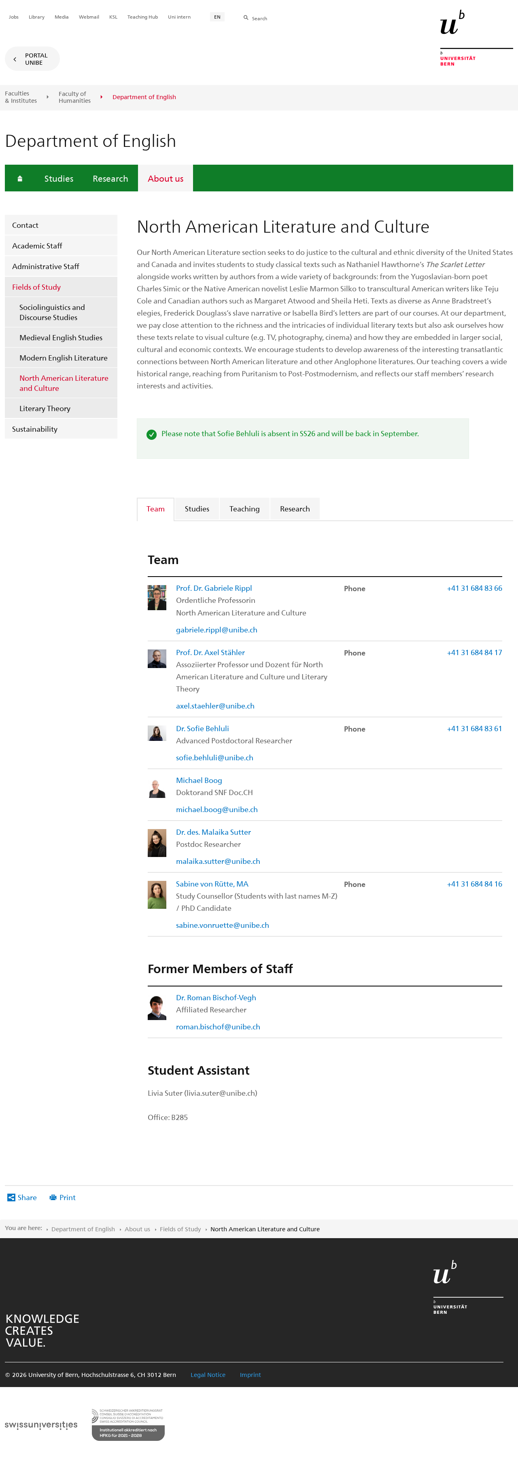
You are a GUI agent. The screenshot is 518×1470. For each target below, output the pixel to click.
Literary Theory (44, 408)
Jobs (14, 16)
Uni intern (179, 16)
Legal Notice (208, 1374)
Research (110, 178)
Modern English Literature (63, 357)
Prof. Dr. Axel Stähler (210, 652)
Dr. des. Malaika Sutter (213, 832)
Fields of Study (36, 287)
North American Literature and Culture (63, 383)
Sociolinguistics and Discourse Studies (52, 312)
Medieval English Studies (60, 337)
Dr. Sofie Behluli (202, 728)
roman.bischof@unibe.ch (218, 1026)
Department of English (83, 1229)
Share (27, 1197)
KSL (113, 16)
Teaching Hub (142, 16)
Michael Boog (199, 780)
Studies (59, 178)
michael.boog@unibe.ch (217, 809)
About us (165, 178)
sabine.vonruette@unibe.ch (222, 925)
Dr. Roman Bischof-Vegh (216, 997)
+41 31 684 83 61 (474, 728)
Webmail (89, 16)
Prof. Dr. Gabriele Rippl (214, 588)
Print (67, 1197)
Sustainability (34, 429)
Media (62, 16)
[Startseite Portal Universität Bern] (476, 38)
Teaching (244, 508)
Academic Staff (37, 245)
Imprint (250, 1374)
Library (37, 16)
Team (155, 508)
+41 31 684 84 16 (474, 883)
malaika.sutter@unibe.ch (218, 861)
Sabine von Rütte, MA (212, 883)
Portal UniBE (36, 58)
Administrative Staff (45, 266)
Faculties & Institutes (21, 97)
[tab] (156, 508)
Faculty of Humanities (75, 97)
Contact (25, 225)
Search (259, 18)
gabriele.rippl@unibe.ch (216, 629)
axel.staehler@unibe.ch (215, 705)
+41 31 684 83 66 (474, 588)
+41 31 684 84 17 (474, 652)
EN (217, 16)
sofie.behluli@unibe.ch (214, 757)
